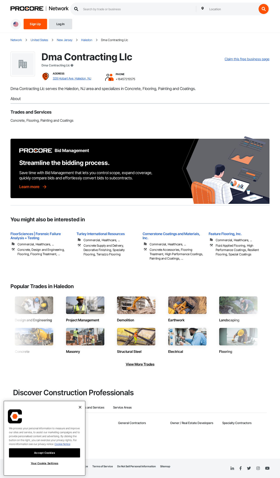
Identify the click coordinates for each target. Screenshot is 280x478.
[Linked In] (232, 468)
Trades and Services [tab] (90, 407)
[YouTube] (267, 468)
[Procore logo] (26, 9)
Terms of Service (102, 466)
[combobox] (232, 9)
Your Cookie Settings (44, 463)
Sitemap (165, 466)
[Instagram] (258, 468)
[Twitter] (249, 468)
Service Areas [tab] (122, 407)
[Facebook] (240, 468)
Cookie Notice (62, 444)
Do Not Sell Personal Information (136, 466)
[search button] (264, 9)
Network (58, 8)
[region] (45, 438)
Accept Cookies (44, 452)
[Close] (80, 407)
